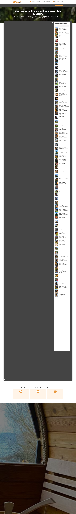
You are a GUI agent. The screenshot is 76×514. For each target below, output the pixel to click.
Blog (37, 5)
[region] (38, 201)
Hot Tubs (30, 5)
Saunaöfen (26, 5)
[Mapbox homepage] (6, 379)
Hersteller (34, 5)
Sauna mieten (22, 5)
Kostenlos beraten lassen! (59, 5)
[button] (16, 5)
